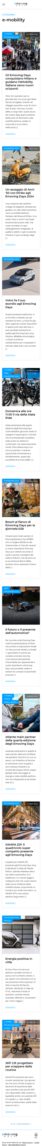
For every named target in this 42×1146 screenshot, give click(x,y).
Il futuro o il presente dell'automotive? (20, 631)
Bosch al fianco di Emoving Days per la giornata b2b (20, 525)
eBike (6, 373)
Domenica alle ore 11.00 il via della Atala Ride (20, 414)
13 (18, 1124)
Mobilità (7, 699)
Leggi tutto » (10, 134)
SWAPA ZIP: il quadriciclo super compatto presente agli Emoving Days (19, 850)
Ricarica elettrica (10, 702)
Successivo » (25, 1124)
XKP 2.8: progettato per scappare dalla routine (19, 1066)
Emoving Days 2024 (11, 37)
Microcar (7, 921)
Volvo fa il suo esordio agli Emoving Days (20, 304)
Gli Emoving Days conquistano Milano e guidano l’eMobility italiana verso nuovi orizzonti (21, 82)
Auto (6, 588)
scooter (7, 1028)
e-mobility (8, 34)
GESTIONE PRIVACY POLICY (17, 1145)
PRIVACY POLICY (27, 1142)
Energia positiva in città (18, 960)
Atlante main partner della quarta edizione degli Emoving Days (20, 740)
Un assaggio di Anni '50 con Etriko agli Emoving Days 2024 (19, 193)
